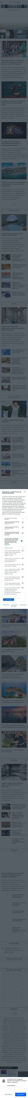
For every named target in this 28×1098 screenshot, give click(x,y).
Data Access (14, 604)
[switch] (22, 522)
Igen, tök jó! (21, 1094)
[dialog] (14, 549)
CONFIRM (8, 599)
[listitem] (14, 519)
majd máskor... (8, 1094)
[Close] (25, 492)
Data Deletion (6, 604)
